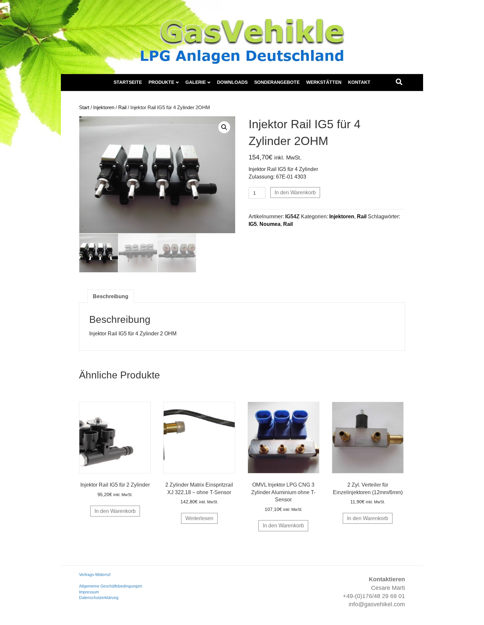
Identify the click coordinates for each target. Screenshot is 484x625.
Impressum (89, 592)
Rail (122, 107)
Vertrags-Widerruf (94, 574)
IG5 (253, 224)
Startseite (128, 82)
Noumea (270, 224)
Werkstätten (323, 82)
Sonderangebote (277, 82)
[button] (224, 127)
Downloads (232, 82)
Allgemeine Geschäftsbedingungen (110, 586)
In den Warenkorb (295, 192)
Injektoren (103, 107)
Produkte (161, 82)
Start (84, 107)
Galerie (195, 82)
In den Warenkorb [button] (115, 511)
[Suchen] (399, 82)
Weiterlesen (199, 518)
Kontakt (359, 82)
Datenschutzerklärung (99, 597)
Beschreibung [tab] (110, 296)
